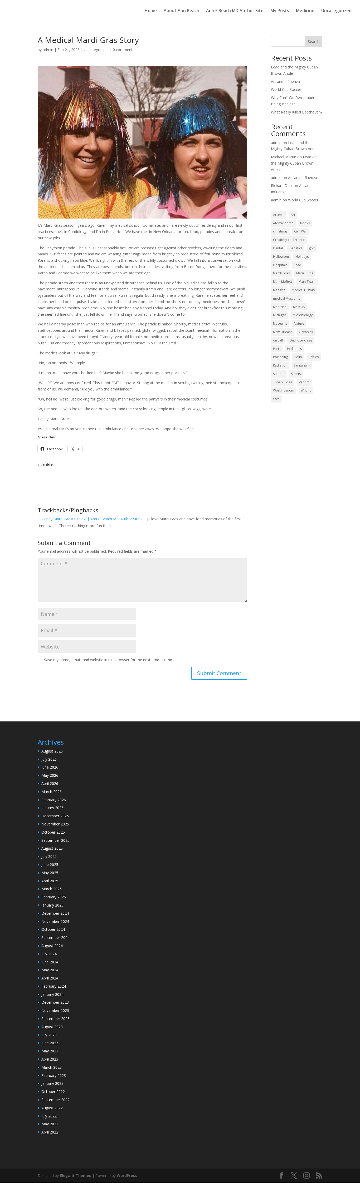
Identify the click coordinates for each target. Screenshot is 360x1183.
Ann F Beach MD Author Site (235, 11)
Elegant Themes (75, 1175)
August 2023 (52, 1026)
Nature (299, 323)
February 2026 (53, 799)
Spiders (278, 374)
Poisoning (280, 357)
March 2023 (51, 1067)
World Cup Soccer (286, 89)
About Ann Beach (181, 11)
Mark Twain (307, 281)
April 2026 (49, 783)
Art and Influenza (285, 81)
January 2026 (52, 807)
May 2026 (49, 775)
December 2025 (55, 815)
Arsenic (278, 214)
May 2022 (49, 1123)
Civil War (300, 231)
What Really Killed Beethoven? (296, 112)
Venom (304, 382)
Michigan (279, 315)
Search (313, 41)
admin (48, 49)
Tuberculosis (282, 382)
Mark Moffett (282, 281)
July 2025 (49, 856)
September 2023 (55, 1018)
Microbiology (303, 315)
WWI (276, 399)
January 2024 (52, 994)
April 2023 (49, 1059)
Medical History (303, 290)
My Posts (279, 11)
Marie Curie (304, 273)
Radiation (280, 365)
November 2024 (55, 921)
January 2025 (52, 905)
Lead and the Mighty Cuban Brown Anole (295, 163)
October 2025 (53, 832)
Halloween (281, 256)
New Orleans (282, 332)
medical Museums (286, 298)
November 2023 (55, 1010)
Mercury (299, 307)
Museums (280, 323)
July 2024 (49, 953)
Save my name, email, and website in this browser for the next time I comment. (112, 659)
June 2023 (49, 1042)
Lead (297, 265)
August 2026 (52, 751)
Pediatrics (294, 349)
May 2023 (49, 1050)
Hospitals (280, 265)
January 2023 (52, 1083)
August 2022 (52, 1107)
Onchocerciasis (300, 340)
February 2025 (53, 896)
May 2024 (49, 969)
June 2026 (49, 767)
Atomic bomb (283, 223)
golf (312, 248)
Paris (276, 349)
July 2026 (49, 759)
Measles (279, 290)
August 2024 (52, 945)
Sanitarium (302, 365)
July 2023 (49, 1034)
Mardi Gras (281, 273)
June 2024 (49, 961)
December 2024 (55, 913)
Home (151, 11)
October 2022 (53, 1091)
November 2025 (55, 823)
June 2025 (49, 864)
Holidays (302, 256)
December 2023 (55, 1002)
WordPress (127, 1175)
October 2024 (53, 929)
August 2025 (52, 848)
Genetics (295, 248)
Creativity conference (289, 239)
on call (278, 340)
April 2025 (49, 880)
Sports (296, 374)
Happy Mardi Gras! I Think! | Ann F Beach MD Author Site (90, 518)
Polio (298, 357)
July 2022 (49, 1115)
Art (293, 214)
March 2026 (51, 791)
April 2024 (49, 978)
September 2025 (55, 840)
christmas (280, 231)
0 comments (123, 49)
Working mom (283, 390)
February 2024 (53, 986)
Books (305, 223)
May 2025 (49, 872)
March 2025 (51, 888)
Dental (278, 248)
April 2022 (49, 1132)
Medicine (305, 11)
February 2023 (53, 1075)
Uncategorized (336, 11)
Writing (306, 390)
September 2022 (55, 1099)
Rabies (314, 357)
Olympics (306, 332)
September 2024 (55, 937)
